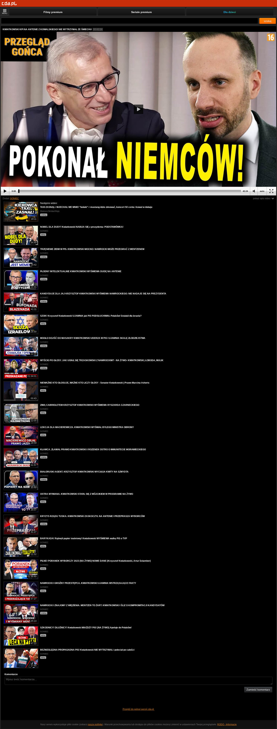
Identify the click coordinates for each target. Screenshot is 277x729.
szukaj (267, 20)
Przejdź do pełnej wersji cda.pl (139, 709)
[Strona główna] (9, 3)
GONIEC (14, 198)
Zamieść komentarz (258, 689)
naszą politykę (95, 724)
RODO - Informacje (227, 724)
